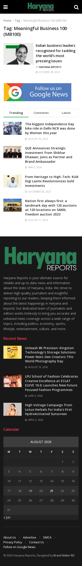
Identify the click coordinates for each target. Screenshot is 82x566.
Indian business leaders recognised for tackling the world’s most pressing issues (55, 53)
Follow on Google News (19, 547)
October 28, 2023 (49, 72)
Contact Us (36, 542)
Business (12, 46)
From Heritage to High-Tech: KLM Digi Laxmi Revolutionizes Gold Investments (51, 181)
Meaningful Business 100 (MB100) (44, 21)
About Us (9, 537)
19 (30, 491)
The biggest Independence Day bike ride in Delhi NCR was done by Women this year (50, 128)
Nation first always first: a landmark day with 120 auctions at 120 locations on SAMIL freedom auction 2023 (51, 207)
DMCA (47, 537)
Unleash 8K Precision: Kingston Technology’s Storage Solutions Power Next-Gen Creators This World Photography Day (50, 354)
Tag (17, 21)
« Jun (6, 517)
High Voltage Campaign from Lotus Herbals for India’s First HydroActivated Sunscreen (48, 409)
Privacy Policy (12, 542)
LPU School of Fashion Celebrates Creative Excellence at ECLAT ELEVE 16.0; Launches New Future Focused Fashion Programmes (51, 383)
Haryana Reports (50, 67)
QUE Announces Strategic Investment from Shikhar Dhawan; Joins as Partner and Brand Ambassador (48, 155)
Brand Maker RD (64, 555)
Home (7, 21)
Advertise (29, 537)
